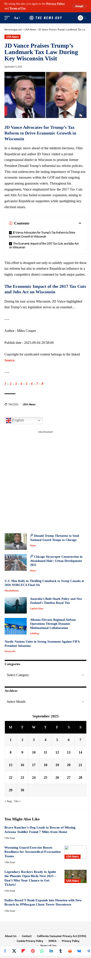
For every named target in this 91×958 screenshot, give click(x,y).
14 (80, 752)
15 (10, 765)
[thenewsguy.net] (45, 17)
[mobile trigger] (8, 18)
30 (22, 790)
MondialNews (12, 590)
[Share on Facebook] (4, 951)
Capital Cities (36, 608)
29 (10, 790)
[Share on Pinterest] (32, 951)
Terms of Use (17, 8)
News (33, 545)
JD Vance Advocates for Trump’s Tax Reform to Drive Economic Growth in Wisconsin (42, 234)
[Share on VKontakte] (79, 951)
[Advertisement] (45, 480)
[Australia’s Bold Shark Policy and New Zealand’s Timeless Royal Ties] (16, 605)
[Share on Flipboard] (23, 951)
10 (34, 752)
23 (22, 777)
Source (9, 360)
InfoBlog (34, 633)
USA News (12, 36)
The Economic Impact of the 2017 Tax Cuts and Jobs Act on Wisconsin (44, 245)
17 (34, 765)
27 (68, 777)
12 (57, 752)
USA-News (29, 404)
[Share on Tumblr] (60, 951)
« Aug (8, 801)
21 (80, 765)
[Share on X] (14, 951)
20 (68, 765)
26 (57, 777)
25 (45, 777)
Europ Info (10, 651)
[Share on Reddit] (69, 951)
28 (80, 777)
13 (68, 752)
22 (10, 777)
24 (34, 777)
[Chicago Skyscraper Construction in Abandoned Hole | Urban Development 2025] (16, 562)
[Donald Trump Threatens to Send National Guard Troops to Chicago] (16, 541)
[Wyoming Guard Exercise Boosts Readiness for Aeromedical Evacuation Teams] (75, 852)
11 (45, 752)
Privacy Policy (55, 3)
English (17, 420)
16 (22, 765)
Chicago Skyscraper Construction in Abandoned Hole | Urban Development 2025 (56, 561)
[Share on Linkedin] (51, 951)
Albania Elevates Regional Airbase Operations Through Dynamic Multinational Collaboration (53, 624)
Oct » (17, 801)
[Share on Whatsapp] (42, 951)
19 (57, 765)
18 (45, 765)
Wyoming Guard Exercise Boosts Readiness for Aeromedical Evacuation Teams (32, 852)
